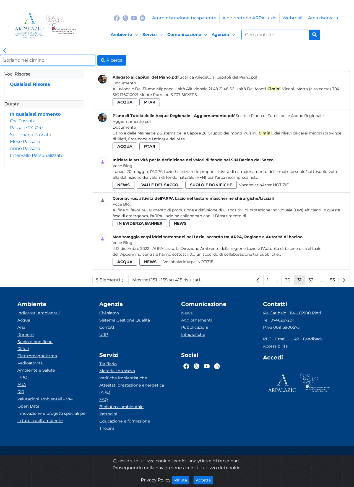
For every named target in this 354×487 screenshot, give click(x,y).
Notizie (281, 184)
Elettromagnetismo (37, 355)
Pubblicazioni (194, 327)
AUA (21, 384)
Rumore (25, 334)
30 (289, 281)
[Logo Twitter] (125, 17)
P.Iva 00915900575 (281, 327)
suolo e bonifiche (211, 184)
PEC (267, 338)
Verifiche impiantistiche (123, 377)
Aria (21, 327)
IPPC (22, 377)
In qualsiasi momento (35, 114)
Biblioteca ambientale (121, 406)
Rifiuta (181, 480)
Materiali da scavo (117, 370)
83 (334, 281)
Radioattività (30, 363)
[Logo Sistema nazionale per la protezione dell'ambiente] (61, 25)
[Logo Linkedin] (142, 17)
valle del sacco (159, 184)
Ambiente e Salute (36, 370)
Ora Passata (22, 120)
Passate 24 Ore (26, 127)
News (186, 312)
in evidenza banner (139, 223)
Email (281, 338)
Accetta (204, 480)
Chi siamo (109, 312)
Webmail (292, 17)
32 (312, 281)
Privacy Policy (156, 480)
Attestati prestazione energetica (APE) (131, 389)
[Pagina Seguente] (344, 280)
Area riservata (323, 17)
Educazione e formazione (124, 421)
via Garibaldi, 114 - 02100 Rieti (292, 312)
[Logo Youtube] (134, 17)
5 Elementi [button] (112, 281)
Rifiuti (23, 348)
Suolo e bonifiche (35, 341)
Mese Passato (25, 141)
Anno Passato (25, 148)
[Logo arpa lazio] (29, 25)
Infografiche (193, 334)
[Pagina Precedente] (258, 280)
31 (301, 281)
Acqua (23, 320)
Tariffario (108, 363)
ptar (149, 102)
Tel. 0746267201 (278, 320)
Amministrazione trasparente (184, 17)
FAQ (103, 399)
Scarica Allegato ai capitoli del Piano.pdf (218, 77)
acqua (124, 102)
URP (103, 334)
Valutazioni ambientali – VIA (45, 399)
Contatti (107, 327)
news (123, 184)
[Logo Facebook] (117, 17)
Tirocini (106, 428)
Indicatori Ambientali (38, 312)
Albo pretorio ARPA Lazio (249, 17)
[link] (4, 50)
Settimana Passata (30, 134)
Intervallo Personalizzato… (38, 155)
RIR (20, 391)
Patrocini (108, 413)
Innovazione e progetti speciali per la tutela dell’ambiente (52, 417)
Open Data (28, 406)
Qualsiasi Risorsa (30, 84)
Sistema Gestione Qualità (124, 320)
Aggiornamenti (196, 320)
